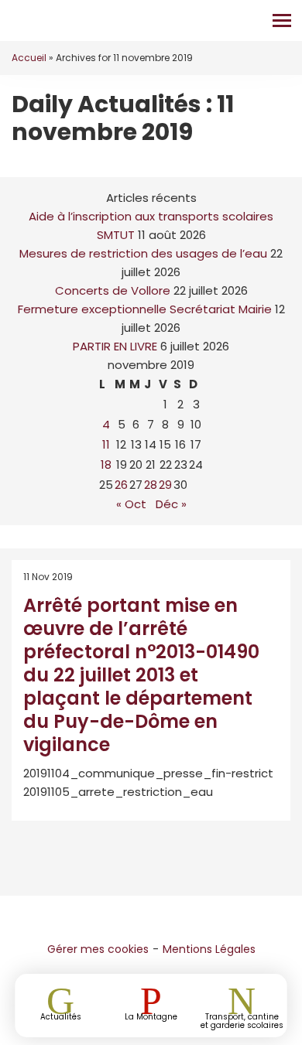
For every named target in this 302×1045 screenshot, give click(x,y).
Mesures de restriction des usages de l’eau (143, 253)
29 (165, 484)
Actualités (60, 1016)
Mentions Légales (209, 949)
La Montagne (151, 1016)
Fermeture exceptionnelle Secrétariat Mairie (145, 309)
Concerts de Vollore (112, 290)
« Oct (131, 504)
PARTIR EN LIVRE (115, 346)
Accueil (29, 57)
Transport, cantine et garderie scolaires (242, 1020)
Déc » (171, 504)
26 (121, 484)
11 (106, 444)
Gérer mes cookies (98, 949)
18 (106, 464)
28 (150, 484)
